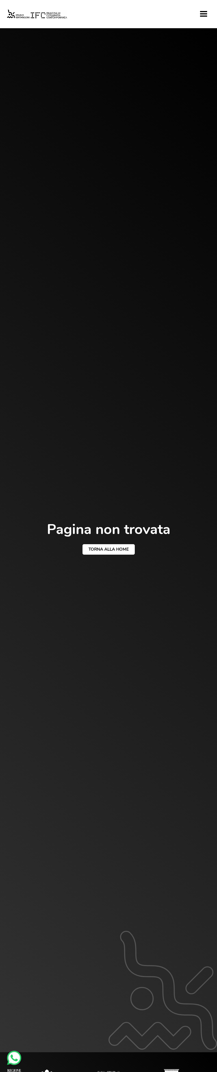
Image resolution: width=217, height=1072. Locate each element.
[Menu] (203, 14)
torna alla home (108, 549)
